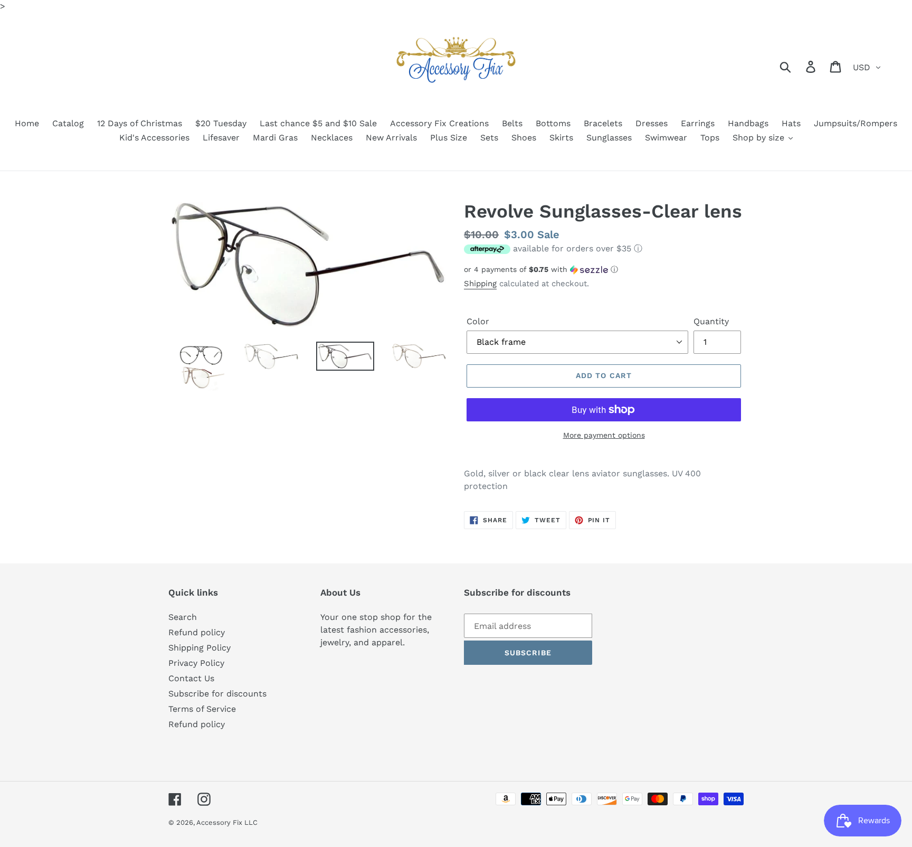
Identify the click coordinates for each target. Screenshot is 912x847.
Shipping (480, 283)
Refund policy (196, 632)
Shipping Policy (199, 648)
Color (478, 321)
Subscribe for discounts (217, 694)
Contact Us (191, 678)
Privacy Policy (196, 663)
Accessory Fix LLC (227, 822)
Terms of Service (202, 709)
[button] (604, 270)
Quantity (711, 321)
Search (182, 617)
